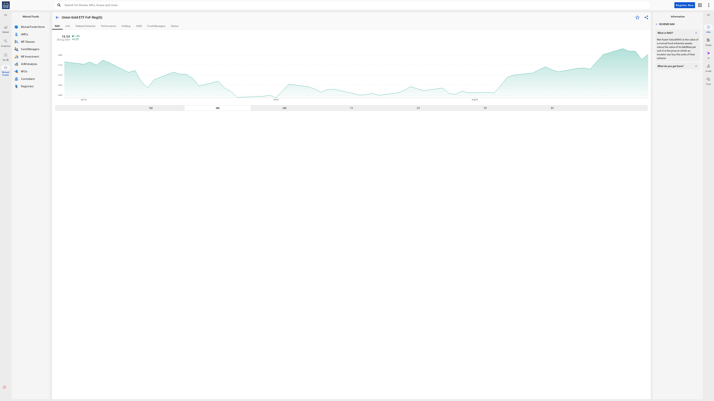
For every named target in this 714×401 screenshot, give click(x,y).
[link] (6, 5)
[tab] (57, 26)
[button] (5, 15)
